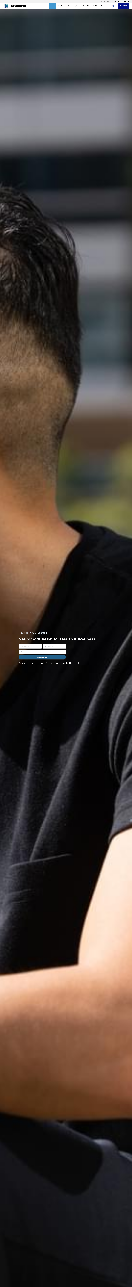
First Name (24, 646)
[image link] (6, 6)
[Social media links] (118, 1)
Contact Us (42, 657)
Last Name (48, 646)
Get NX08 (123, 6)
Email (22, 652)
